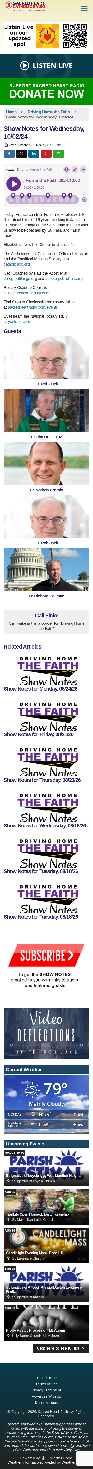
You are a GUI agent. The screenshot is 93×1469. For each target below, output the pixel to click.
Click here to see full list (59, 1348)
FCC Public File (46, 1377)
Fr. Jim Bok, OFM (46, 437)
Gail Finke (54, 145)
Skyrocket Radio (59, 1457)
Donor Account (46, 1402)
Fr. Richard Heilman (46, 596)
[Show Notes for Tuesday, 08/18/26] (46, 851)
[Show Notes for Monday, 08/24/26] (46, 668)
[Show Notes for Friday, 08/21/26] (46, 714)
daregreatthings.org (20, 278)
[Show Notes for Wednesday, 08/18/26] (46, 805)
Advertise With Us (46, 1396)
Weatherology (73, 1462)
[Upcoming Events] (46, 1168)
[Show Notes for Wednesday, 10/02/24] (46, 357)
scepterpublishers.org (64, 278)
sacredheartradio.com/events (33, 307)
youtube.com (19, 321)
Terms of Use (46, 1383)
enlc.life (66, 244)
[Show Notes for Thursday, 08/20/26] (46, 759)
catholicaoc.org (17, 264)
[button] (84, 8)
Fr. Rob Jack (46, 384)
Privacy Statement (46, 1390)
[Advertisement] (46, 36)
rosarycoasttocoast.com (28, 293)
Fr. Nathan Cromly (46, 490)
